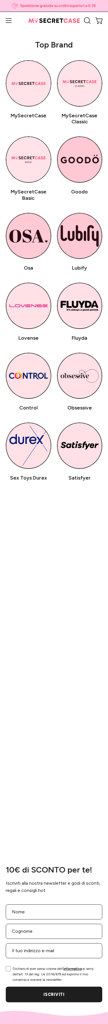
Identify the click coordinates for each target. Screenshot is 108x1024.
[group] (54, 6)
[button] (87, 21)
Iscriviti (53, 994)
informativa (72, 969)
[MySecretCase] (54, 20)
